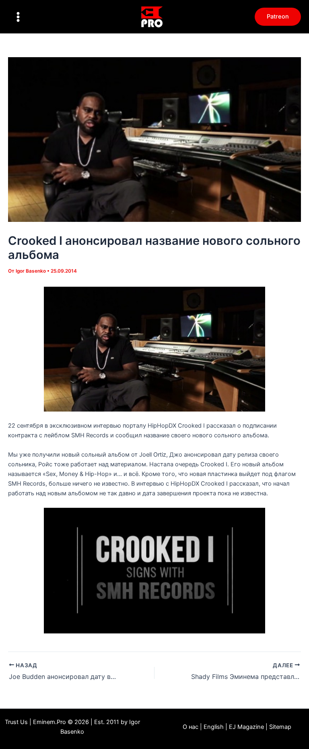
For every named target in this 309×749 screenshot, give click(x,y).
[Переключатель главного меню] (18, 17)
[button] (278, 17)
